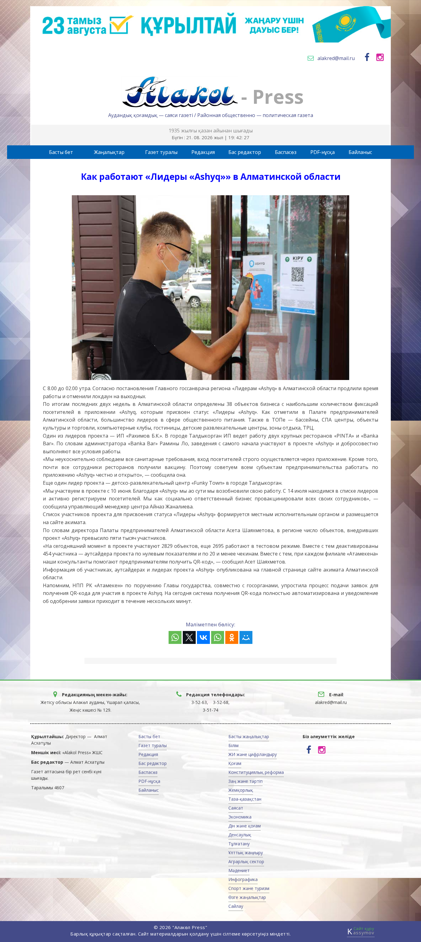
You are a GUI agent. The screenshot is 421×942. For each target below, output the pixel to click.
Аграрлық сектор (246, 861)
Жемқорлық (240, 790)
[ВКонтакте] (203, 637)
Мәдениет (239, 870)
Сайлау (235, 906)
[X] (189, 637)
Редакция (203, 152)
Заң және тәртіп (245, 781)
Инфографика (243, 879)
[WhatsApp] (175, 637)
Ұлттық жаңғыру (245, 852)
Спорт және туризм (248, 888)
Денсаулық (239, 835)
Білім (233, 745)
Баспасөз (285, 152)
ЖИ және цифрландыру (252, 754)
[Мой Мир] (245, 637)
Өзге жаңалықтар (247, 897)
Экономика (239, 817)
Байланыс (360, 152)
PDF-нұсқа (322, 152)
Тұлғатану (239, 844)
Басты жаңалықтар (248, 736)
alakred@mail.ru (336, 58)
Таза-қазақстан (244, 799)
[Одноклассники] (231, 637)
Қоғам (234, 763)
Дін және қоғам (244, 826)
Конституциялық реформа (256, 772)
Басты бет (61, 152)
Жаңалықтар (109, 152)
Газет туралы (161, 152)
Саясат (235, 808)
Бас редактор (244, 152)
